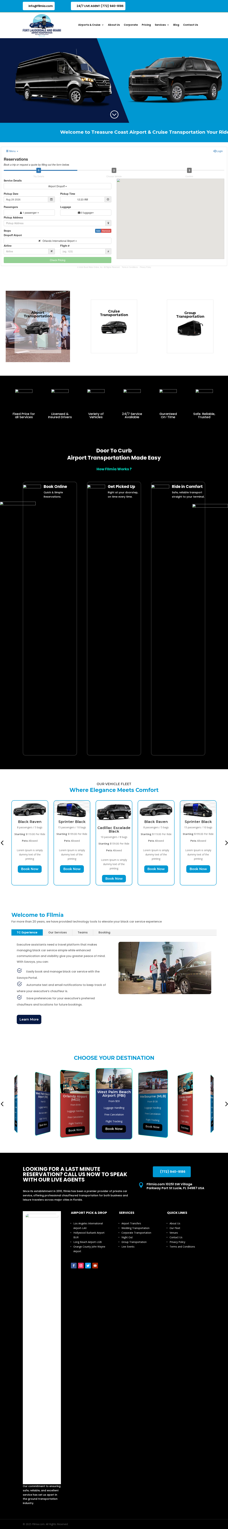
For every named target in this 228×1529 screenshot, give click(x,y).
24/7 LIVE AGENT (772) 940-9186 (100, 6)
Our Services (57, 932)
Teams (83, 932)
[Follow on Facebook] (74, 1265)
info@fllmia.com (40, 6)
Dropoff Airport (13, 235)
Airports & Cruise (89, 25)
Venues (174, 1232)
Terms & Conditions (130, 267)
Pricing (146, 25)
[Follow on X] (88, 1265)
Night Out (127, 1237)
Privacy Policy (145, 267)
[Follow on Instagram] (81, 1265)
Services (160, 25)
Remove (106, 230)
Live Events (127, 1246)
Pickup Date (11, 193)
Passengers (11, 207)
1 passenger (29, 212)
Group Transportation (134, 1242)
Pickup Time (67, 193)
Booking (104, 932)
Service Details (13, 180)
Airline (8, 245)
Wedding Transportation (135, 1228)
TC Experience (27, 932)
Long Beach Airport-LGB (87, 1242)
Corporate (131, 25)
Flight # (64, 245)
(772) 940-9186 (172, 1171)
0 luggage (86, 212)
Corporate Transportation (136, 1232)
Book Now (29, 869)
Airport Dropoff (56, 186)
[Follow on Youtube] (95, 1265)
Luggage (65, 207)
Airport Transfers (131, 1223)
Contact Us (190, 25)
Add (98, 230)
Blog (176, 25)
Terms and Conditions (182, 1246)
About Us (114, 25)
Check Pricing (57, 260)
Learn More (29, 1019)
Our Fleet (175, 1228)
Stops (7, 230)
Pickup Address (13, 217)
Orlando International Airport (57, 241)
